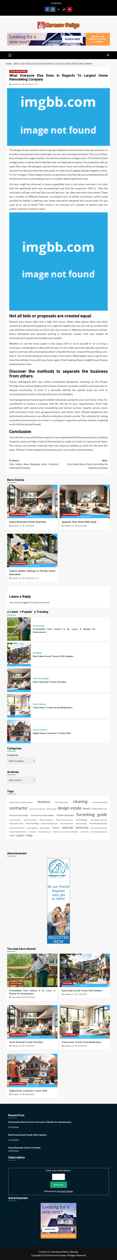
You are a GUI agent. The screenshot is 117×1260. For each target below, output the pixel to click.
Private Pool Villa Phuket (18, 832)
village (29, 835)
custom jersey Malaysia (37, 809)
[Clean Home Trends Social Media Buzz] (19, 705)
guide (102, 814)
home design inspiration (99, 820)
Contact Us (44, 1251)
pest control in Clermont (98, 828)
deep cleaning (51, 809)
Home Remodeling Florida (98, 823)
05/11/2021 (29, 84)
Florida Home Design (18, 815)
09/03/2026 (82, 1046)
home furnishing (32, 823)
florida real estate (65, 815)
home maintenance (66, 823)
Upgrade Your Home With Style (79, 521)
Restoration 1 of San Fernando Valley (65, 832)
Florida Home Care (99, 809)
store (11, 835)
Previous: (33, 464)
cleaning (80, 801)
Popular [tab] (26, 611)
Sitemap (74, 1251)
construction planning (99, 802)
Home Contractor (40, 730)
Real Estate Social (45, 832)
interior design (45, 828)
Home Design (38, 626)
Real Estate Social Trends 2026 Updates (53, 656)
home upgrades (32, 828)
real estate (32, 832)
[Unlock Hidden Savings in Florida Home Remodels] (32, 550)
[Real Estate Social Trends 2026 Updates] (19, 654)
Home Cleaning (39, 704)
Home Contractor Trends (64, 820)
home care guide (15, 820)
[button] (10, 54)
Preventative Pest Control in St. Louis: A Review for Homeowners (39, 1122)
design (63, 807)
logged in (26, 602)
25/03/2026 (30, 997)
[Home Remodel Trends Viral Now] (32, 501)
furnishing (85, 814)
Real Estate (37, 653)
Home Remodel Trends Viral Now (27, 521)
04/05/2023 (30, 578)
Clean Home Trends (61, 802)
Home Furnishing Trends (49, 823)
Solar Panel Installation (99, 832)
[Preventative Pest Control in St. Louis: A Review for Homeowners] (19, 628)
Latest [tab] (13, 611)
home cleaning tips (46, 820)
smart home (85, 832)
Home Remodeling (18, 71)
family (86, 808)
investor (56, 827)
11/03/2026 (82, 994)
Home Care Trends (30, 820)
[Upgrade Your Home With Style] (85, 501)
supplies (20, 835)
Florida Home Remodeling (42, 815)
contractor (18, 807)
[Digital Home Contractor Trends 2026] (19, 731)
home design (81, 820)
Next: (87, 464)
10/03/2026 (30, 526)
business (44, 802)
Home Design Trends (16, 823)
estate (76, 807)
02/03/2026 (82, 526)
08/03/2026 (30, 1094)
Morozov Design (65, 1191)
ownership (82, 827)
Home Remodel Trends (17, 828)
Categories (12, 755)
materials (67, 827)
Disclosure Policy (60, 1251)
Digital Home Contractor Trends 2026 (52, 733)
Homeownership (81, 823)
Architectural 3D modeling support (21, 802)
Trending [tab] (42, 611)
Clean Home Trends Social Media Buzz (52, 707)
